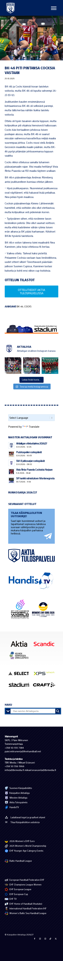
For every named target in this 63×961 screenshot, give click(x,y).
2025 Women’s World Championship (27, 845)
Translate (34, 426)
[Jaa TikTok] (50, 938)
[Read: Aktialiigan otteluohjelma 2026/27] (11, 445)
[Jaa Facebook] (34, 938)
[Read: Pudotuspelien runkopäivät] (11, 454)
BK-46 (20, 306)
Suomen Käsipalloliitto (20, 787)
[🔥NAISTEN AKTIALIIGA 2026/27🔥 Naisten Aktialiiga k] (13, 365)
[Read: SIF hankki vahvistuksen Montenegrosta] (11, 480)
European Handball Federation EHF (26, 879)
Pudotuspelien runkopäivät (29, 452)
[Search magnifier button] (57, 711)
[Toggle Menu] (54, 8)
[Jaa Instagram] (40, 938)
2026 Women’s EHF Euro (22, 841)
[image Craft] (45, 686)
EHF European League (20, 889)
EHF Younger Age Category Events (26, 850)
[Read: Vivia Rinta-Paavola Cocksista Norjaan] (11, 471)
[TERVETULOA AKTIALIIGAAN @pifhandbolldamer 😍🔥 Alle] (50, 365)
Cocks (27, 306)
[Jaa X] (55, 938)
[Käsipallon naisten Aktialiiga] (10, 8)
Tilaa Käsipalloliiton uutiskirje (25, 822)
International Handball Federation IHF (28, 908)
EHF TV (13, 898)
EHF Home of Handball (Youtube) (25, 903)
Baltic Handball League (20, 860)
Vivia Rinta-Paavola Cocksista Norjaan (34, 469)
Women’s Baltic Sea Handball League (27, 913)
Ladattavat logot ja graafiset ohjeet (27, 817)
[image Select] (20, 674)
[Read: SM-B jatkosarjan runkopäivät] (11, 463)
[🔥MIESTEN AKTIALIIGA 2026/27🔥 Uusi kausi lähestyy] (31, 365)
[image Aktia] (20, 645)
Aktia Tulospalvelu (18, 802)
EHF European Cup (18, 894)
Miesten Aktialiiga (18, 797)
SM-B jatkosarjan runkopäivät (30, 461)
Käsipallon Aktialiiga (19, 792)
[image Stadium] (20, 686)
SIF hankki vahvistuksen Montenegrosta (35, 478)
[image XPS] (45, 674)
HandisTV (14, 807)
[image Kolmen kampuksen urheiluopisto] (20, 657)
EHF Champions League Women (25, 884)
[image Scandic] (45, 645)
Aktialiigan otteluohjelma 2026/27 (31, 443)
